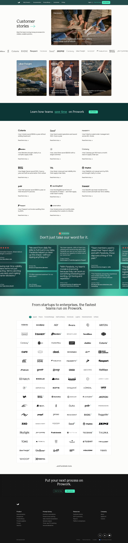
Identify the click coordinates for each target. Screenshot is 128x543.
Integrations (20, 516)
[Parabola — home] (19, 2)
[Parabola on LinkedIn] (105, 535)
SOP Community (78, 516)
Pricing (63, 2)
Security (19, 525)
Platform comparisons (79, 521)
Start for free (97, 2)
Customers (56, 2)
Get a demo (106, 2)
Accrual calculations (48, 525)
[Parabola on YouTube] (109, 535)
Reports (75, 518)
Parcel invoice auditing (49, 516)
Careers (103, 518)
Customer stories (78, 514)
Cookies (95, 539)
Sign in (89, 2)
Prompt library (21, 518)
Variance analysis (47, 521)
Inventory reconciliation (49, 514)
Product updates (21, 521)
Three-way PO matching (49, 523)
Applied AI (103, 516)
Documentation (37, 2)
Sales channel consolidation (50, 518)
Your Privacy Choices (106, 539)
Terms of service (86, 539)
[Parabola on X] (100, 535)
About (102, 514)
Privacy (78, 539)
